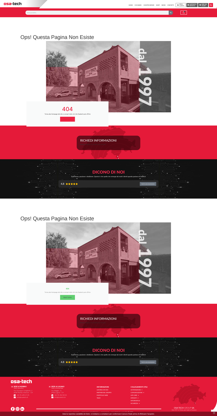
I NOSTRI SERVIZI (148, 5)
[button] (214, 413)
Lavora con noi (102, 390)
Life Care (134, 395)
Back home (67, 119)
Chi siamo (138, 5)
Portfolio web (102, 395)
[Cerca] (171, 13)
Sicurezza (134, 403)
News (164, 5)
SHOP (158, 5)
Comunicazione (136, 392)
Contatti (170, 5)
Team (98, 398)
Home (131, 5)
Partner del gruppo (104, 392)
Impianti (134, 398)
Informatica (135, 400)
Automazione (136, 390)
